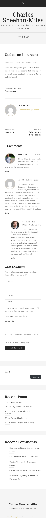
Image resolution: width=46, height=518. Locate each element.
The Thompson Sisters (31, 470)
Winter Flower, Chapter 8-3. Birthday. (19, 422)
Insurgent (17, 88)
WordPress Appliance (14, 517)
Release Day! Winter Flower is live (18, 407)
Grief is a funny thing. (13, 402)
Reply (7, 171)
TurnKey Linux (34, 517)
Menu (25, 37)
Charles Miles (14, 462)
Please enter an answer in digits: (17, 316)
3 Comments (31, 62)
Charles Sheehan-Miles (23, 18)
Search (7, 372)
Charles (10, 62)
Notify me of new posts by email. (17, 343)
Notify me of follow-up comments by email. (22, 334)
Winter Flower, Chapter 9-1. (16, 418)
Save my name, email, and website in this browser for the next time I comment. (22, 309)
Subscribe (33, 457)
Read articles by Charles (29, 110)
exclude (13, 91)
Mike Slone (22, 154)
